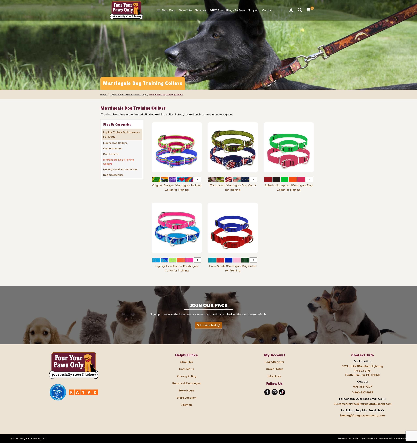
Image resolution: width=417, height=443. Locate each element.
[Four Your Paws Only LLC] (73, 365)
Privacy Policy (186, 376)
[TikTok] (282, 392)
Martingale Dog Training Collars (118, 161)
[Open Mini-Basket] (308, 9)
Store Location (186, 397)
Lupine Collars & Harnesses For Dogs (121, 134)
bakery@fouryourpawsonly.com (362, 415)
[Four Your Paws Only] (126, 10)
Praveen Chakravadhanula (392, 438)
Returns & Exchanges (186, 383)
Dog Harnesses (112, 148)
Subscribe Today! (208, 325)
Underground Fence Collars (120, 169)
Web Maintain (367, 438)
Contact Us (186, 369)
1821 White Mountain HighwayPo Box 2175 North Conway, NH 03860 (362, 371)
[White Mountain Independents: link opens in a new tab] (58, 392)
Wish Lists (274, 376)
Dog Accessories (113, 174)
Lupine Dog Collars (115, 143)
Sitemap (186, 404)
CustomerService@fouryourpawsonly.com (363, 403)
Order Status (274, 369)
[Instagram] (274, 392)
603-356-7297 (362, 386)
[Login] (292, 10)
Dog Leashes (111, 154)
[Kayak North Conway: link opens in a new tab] (83, 392)
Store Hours (186, 390)
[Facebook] (267, 392)
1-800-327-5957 (362, 392)
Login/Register (274, 362)
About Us (186, 362)
